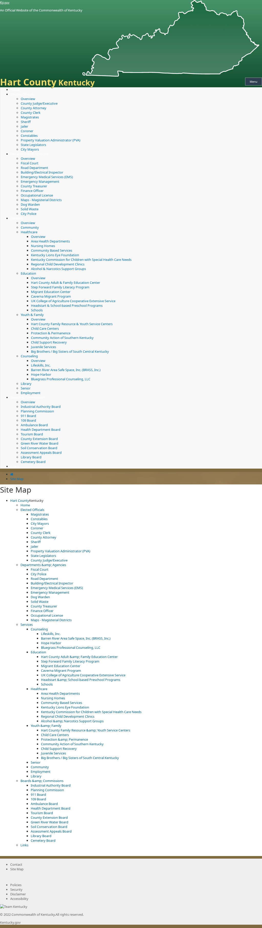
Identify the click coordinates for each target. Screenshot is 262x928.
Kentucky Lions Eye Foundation (55, 255)
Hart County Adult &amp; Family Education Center (79, 656)
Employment (30, 392)
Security (16, 889)
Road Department (34, 167)
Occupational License (37, 195)
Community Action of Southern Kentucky (62, 337)
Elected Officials (22, 94)
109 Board (28, 420)
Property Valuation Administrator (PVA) (50, 140)
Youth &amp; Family (46, 725)
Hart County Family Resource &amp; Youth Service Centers (85, 730)
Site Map (17, 479)
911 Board (28, 415)
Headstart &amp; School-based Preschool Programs (80, 679)
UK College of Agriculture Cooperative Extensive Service (73, 301)
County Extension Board (39, 438)
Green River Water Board (39, 443)
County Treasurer (34, 186)
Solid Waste (29, 209)
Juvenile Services (43, 347)
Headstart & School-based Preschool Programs (67, 305)
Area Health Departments (50, 241)
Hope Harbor (41, 374)
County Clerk (30, 112)
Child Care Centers (45, 328)
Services (16, 218)
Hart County (19, 500)
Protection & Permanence (50, 333)
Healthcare (29, 232)
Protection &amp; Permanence (64, 739)
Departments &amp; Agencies (43, 565)
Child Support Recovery (49, 342)
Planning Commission (37, 411)
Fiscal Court (29, 163)
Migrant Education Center (50, 291)
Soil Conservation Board (39, 448)
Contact (16, 864)
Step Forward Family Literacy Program (60, 287)
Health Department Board (40, 429)
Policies (15, 885)
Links (14, 466)
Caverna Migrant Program (51, 296)
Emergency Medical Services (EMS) (47, 177)
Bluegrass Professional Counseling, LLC (60, 379)
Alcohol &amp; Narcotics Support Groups (72, 721)
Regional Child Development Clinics (57, 264)
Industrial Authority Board (41, 406)
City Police (28, 213)
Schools (37, 310)
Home (15, 89)
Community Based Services (51, 250)
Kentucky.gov (10, 922)
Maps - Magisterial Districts (41, 200)
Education (28, 273)
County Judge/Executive (39, 103)
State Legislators (33, 144)
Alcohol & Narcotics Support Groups (58, 268)
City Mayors (30, 149)
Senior (25, 388)
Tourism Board (32, 434)
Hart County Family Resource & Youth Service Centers (72, 324)
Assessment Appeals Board (41, 452)
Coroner (27, 131)
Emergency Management (40, 181)
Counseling (29, 356)
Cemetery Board (33, 461)
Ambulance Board (34, 425)
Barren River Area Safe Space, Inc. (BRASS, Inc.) (66, 370)
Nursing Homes (43, 245)
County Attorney (33, 108)
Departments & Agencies (29, 154)
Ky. (4, 2)
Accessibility (19, 898)
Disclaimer (18, 894)
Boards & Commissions (28, 397)
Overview (28, 98)
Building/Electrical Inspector (42, 172)
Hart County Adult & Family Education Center (65, 282)
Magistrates (30, 117)
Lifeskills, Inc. (40, 365)
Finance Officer (32, 190)
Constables (29, 135)
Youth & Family (32, 314)
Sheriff (26, 121)
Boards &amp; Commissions (41, 780)
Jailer (24, 126)
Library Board (31, 457)
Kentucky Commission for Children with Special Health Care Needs (81, 259)
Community (30, 227)
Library (26, 383)
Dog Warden (30, 204)
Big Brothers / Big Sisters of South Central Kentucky (70, 351)
